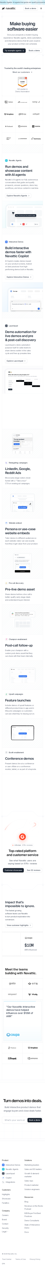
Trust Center (6, 1259)
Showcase (6, 1199)
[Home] (9, 8)
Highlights (6, 1194)
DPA (3, 1264)
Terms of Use (20, 1259)
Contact (5, 1224)
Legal (4, 1232)
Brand (4, 1219)
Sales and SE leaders (33, 1169)
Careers (5, 1215)
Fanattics (5, 1203)
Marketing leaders (31, 1165)
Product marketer (31, 1185)
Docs (26, 1232)
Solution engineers (32, 1189)
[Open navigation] (41, 8)
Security (5, 1228)
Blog (26, 1202)
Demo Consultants (31, 1220)
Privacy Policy (35, 1259)
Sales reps (28, 1181)
